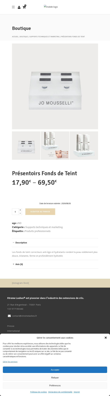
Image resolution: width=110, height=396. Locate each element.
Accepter (55, 370)
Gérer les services (10, 362)
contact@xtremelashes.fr (24, 315)
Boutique (24, 37)
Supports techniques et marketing (45, 37)
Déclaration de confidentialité (60, 392)
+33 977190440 (15, 308)
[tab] (55, 242)
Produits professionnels (38, 231)
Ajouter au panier (40, 212)
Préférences (55, 385)
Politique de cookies (38, 392)
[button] (105, 337)
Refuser (55, 377)
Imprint (77, 392)
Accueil (15, 37)
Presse (10, 325)
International (13, 330)
